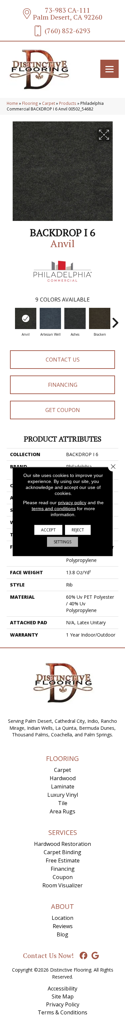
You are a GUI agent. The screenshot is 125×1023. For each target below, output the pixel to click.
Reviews (63, 926)
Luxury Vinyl (62, 794)
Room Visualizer (62, 885)
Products (67, 103)
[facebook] (83, 956)
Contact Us (63, 359)
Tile (62, 803)
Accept (48, 530)
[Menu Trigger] (109, 69)
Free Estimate (63, 860)
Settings (62, 542)
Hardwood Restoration (62, 844)
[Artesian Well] (50, 318)
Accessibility (62, 988)
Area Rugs (62, 811)
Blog (62, 934)
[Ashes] (75, 318)
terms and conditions (54, 508)
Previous (10, 319)
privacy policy (72, 502)
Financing (62, 384)
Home (12, 103)
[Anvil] (25, 318)
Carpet (48, 103)
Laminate (62, 786)
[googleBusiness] (95, 956)
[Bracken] (99, 318)
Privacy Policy (62, 1004)
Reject (78, 530)
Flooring (30, 103)
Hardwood (63, 778)
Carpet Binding (62, 852)
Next (115, 319)
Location (62, 917)
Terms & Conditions (62, 1012)
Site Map (63, 996)
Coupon (63, 877)
